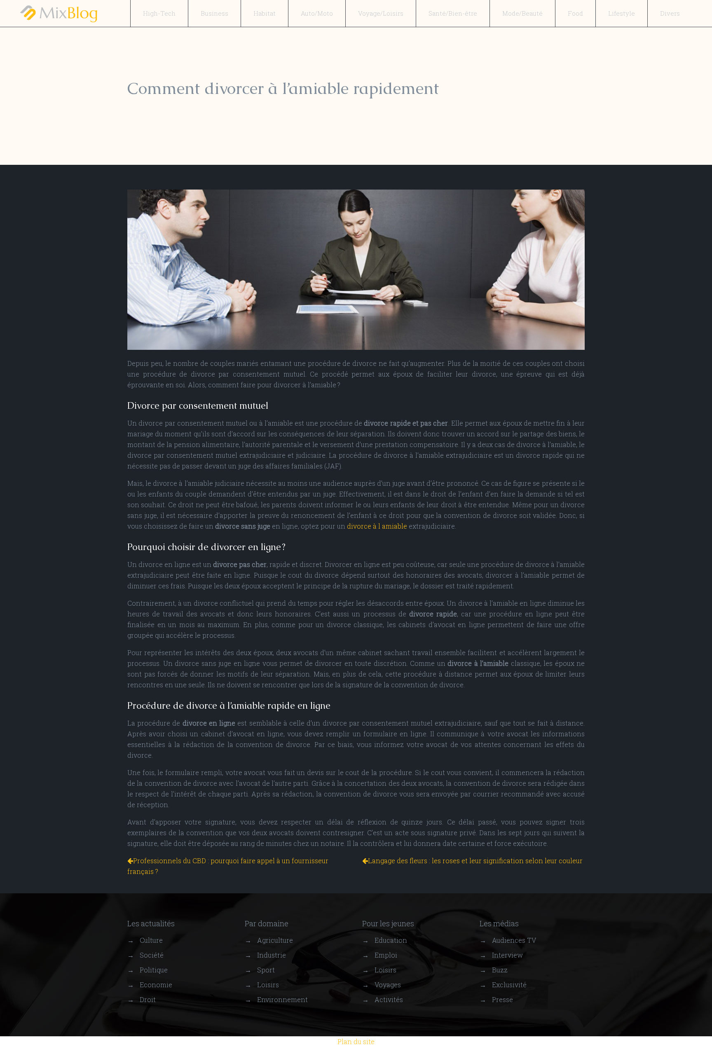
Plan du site (356, 1041)
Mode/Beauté (522, 13)
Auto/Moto (317, 13)
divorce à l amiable (377, 526)
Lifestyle (621, 13)
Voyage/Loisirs (380, 13)
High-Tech (159, 13)
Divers (670, 13)
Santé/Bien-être (453, 13)
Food (575, 13)
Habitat (264, 13)
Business (214, 13)
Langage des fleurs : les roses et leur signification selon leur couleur (475, 860)
